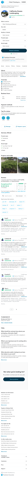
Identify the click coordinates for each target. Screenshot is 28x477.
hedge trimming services (12, 6)
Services (8, 66)
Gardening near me (5, 429)
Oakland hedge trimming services (8, 449)
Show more (4, 405)
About (2, 66)
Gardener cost (4, 400)
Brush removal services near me (7, 431)
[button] (4, 13)
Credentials (24, 66)
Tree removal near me (5, 427)
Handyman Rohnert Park (6, 412)
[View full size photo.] (9, 165)
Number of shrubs (5, 32)
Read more (23, 100)
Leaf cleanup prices (5, 396)
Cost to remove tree (5, 394)
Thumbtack (3, 6)
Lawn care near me (5, 425)
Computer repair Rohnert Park (7, 410)
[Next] (16, 309)
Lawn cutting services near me (7, 433)
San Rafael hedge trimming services (8, 443)
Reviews (18, 66)
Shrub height (4, 43)
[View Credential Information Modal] (9, 317)
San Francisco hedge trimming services (9, 447)
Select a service (5, 21)
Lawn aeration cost (5, 398)
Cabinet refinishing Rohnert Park (8, 416)
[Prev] (11, 309)
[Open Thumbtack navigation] (3, 2)
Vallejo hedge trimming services (8, 445)
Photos (13, 66)
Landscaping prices (5, 402)
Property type (4, 37)
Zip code (3, 27)
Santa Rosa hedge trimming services (9, 441)
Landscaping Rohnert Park (6, 414)
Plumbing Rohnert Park (6, 418)
